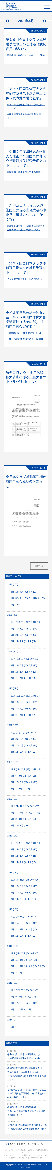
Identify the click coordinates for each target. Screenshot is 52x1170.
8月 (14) (24, 923)
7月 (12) (32, 996)
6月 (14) (15, 856)
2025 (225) (12, 615)
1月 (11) (31, 752)
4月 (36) (33, 635)
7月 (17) (33, 960)
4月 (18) (33, 856)
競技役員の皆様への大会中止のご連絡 (26, 55)
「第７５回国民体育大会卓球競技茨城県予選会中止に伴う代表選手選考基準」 (26, 93)
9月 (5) (14, 776)
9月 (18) (15, 665)
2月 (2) (23, 641)
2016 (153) (12, 946)
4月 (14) (33, 892)
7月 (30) (24, 592)
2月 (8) (41, 598)
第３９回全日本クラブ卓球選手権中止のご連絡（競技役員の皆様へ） (26, 44)
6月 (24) (15, 635)
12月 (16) (15, 843)
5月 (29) (24, 672)
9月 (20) (15, 628)
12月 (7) (15, 916)
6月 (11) (14, 929)
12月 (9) (15, 880)
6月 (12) (15, 1003)
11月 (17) (25, 769)
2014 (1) (11, 1020)
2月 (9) (23, 862)
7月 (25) (33, 628)
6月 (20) (33, 592)
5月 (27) (24, 708)
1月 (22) (32, 641)
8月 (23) (23, 812)
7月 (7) (32, 812)
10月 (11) (34, 806)
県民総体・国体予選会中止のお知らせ (26, 172)
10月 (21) (34, 916)
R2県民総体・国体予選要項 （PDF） (25, 333)
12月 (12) (15, 622)
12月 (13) (15, 659)
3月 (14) (15, 641)
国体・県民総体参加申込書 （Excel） (25, 339)
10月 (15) (35, 769)
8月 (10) (24, 849)
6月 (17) (15, 745)
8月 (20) (24, 665)
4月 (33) (33, 708)
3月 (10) (32, 819)
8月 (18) (24, 702)
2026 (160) (12, 584)
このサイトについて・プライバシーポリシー (28, 1144)
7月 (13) (32, 776)
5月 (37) (15, 598)
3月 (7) (14, 788)
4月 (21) (33, 782)
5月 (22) (24, 892)
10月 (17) (35, 696)
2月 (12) (15, 825)
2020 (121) (12, 799)
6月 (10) (15, 892)
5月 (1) (14, 1027)
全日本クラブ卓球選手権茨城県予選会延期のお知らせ (26, 481)
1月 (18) (32, 899)
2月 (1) (22, 788)
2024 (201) (12, 651)
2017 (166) (12, 909)
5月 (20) (24, 745)
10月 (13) (34, 659)
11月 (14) (24, 880)
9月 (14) (15, 849)
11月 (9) (25, 659)
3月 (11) (33, 598)
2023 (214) (12, 688)
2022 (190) (12, 725)
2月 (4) (23, 899)
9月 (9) (14, 996)
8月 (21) (24, 739)
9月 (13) (15, 702)
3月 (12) (15, 936)
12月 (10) (15, 696)
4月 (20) (33, 929)
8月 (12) (22, 776)
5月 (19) (24, 856)
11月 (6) (25, 953)
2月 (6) (23, 752)
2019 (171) (12, 836)
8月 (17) (24, 886)
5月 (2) (14, 819)
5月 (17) (24, 1003)
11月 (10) (24, 916)
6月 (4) (40, 812)
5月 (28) (23, 929)
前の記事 (39, 566)
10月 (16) (35, 622)
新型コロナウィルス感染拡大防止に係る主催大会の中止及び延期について (26, 376)
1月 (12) (15, 604)
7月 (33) (33, 702)
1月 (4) (30, 788)
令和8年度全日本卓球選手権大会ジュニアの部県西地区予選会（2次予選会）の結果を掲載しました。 (26, 1093)
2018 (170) (12, 872)
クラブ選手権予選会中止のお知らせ (24, 279)
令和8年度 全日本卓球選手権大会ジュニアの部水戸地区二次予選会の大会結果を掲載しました (27, 1111)
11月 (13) (25, 622)
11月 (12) (25, 696)
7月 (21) (33, 739)
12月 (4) (15, 806)
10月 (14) (35, 843)
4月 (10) (22, 819)
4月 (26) (24, 598)
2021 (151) (12, 762)
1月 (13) (31, 678)
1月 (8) (22, 972)
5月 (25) (24, 635)
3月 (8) (41, 966)
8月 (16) (15, 592)
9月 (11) (14, 812)
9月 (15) (15, 923)
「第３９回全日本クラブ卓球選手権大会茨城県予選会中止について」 (26, 267)
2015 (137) (12, 983)
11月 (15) (24, 806)
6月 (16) (15, 672)
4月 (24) (33, 745)
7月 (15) (33, 886)
